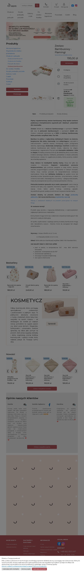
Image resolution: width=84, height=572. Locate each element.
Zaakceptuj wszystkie (39, 569)
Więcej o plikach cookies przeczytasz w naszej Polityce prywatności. (24, 566)
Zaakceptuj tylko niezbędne (11, 569)
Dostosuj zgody (26, 569)
